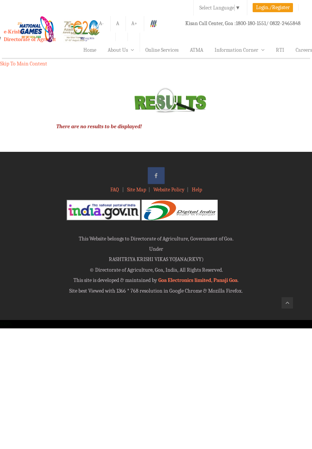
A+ (134, 23)
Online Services (161, 50)
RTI (280, 50)
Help (197, 189)
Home (89, 50)
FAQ (115, 189)
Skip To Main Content (23, 64)
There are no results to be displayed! (99, 126)
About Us (118, 50)
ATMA (196, 50)
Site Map (136, 189)
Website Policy (169, 189)
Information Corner (236, 50)
